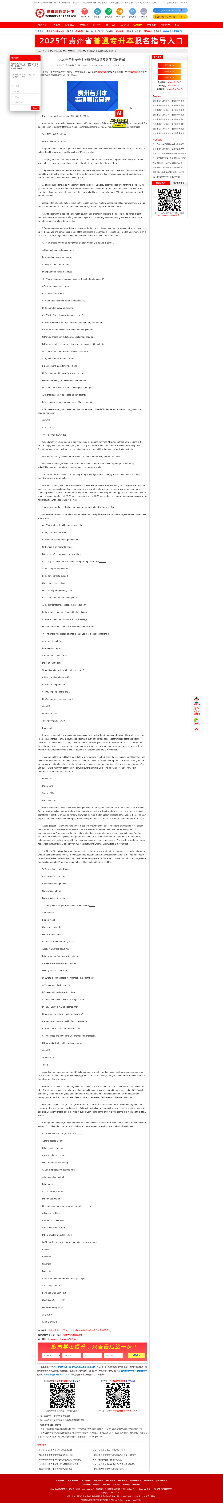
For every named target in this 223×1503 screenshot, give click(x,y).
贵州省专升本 (54, 1330)
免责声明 (116, 1484)
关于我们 (87, 1484)
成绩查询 (138, 31)
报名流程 (108, 17)
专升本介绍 (85, 17)
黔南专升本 (148, 1480)
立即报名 (136, 1355)
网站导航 (184, 3)
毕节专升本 (110, 1480)
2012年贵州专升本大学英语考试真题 (110, 1450)
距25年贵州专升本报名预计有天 (170, 10)
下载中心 (179, 25)
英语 (64, 51)
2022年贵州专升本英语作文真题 (108, 1460)
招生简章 (69, 25)
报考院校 (83, 25)
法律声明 (106, 1484)
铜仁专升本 (122, 1480)
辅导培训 (110, 25)
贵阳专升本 (60, 1480)
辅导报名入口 (169, 65)
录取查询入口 (169, 77)
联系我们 (96, 1484)
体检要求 (110, 31)
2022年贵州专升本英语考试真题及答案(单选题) (114, 1464)
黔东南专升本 (135, 1480)
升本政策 (56, 25)
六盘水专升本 (73, 1480)
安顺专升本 (98, 1480)
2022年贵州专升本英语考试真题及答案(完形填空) (115, 1455)
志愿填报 (129, 31)
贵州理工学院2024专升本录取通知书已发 (169, 158)
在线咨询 (144, 17)
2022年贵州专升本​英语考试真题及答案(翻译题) (59, 1464)
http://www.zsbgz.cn (72, 1335)
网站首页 (42, 25)
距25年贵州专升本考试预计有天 (170, 16)
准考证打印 (99, 31)
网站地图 (136, 1484)
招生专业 (97, 25)
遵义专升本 (86, 1480)
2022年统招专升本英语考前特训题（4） (111, 1469)
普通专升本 (103, 72)
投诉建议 (126, 1484)
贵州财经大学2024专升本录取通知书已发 (169, 153)
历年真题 (151, 25)
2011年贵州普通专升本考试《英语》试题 (56, 1455)
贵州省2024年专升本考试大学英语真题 (55, 1450)
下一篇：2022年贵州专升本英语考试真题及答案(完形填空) (60, 1420)
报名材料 (89, 31)
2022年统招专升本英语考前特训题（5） (56, 1469)
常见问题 (165, 25)
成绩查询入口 (169, 71)
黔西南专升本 (161, 1480)
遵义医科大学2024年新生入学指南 (167, 177)
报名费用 (70, 31)
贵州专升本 (135, 72)
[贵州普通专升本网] (55, 9)
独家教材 (124, 25)
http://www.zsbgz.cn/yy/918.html (62, 1339)
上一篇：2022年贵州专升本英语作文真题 (53, 1416)
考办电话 (157, 31)
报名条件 (97, 17)
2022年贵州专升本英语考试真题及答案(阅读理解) (88, 51)
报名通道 (132, 17)
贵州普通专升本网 (53, 51)
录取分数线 (120, 17)
